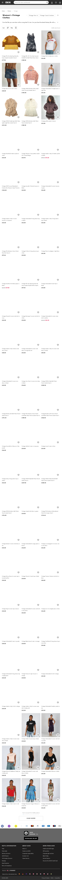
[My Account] (52, 2)
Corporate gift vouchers (48, 853)
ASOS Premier (5, 856)
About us (24, 848)
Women (9, 11)
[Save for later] (18, 52)
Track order (4, 851)
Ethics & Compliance (7, 865)
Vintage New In (33, 15)
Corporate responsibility (28, 853)
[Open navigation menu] (2, 2)
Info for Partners (46, 858)
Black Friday (46, 856)
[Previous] (27, 15)
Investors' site (25, 856)
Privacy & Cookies (45, 877)
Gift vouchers (46, 851)
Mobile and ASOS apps (48, 848)
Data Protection (5, 863)
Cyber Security (25, 858)
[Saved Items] (56, 2)
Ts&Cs (52, 877)
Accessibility (57, 877)
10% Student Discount (7, 858)
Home (3, 11)
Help (3, 848)
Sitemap (4, 860)
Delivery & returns (6, 853)
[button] (19, 874)
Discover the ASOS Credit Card (50, 860)
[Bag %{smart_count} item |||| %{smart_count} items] (60, 2)
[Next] (58, 15)
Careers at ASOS (26, 851)
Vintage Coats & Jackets (47, 15)
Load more (31, 818)
